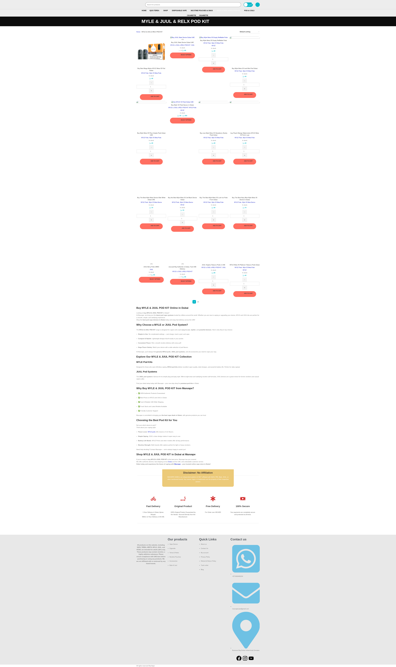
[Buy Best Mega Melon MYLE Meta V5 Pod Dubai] (151, 51)
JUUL (192, 45)
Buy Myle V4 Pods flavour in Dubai (182, 105)
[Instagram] (245, 658)
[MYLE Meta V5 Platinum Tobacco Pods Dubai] (245, 248)
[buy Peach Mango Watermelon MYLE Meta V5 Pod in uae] (245, 116)
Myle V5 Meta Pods (155, 73)
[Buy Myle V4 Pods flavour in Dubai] (182, 102)
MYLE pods (151, 432)
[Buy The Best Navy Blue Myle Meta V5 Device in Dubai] (245, 181)
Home (138, 32)
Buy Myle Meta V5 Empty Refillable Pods (213, 40)
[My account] (257, 5)
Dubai (170, 461)
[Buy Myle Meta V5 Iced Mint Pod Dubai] (245, 51)
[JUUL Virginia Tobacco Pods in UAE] (214, 248)
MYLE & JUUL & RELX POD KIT (180, 45)
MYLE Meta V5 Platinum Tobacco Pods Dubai (245, 265)
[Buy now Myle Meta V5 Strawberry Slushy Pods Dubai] (214, 116)
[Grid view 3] (232, 32)
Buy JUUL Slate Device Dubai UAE (182, 42)
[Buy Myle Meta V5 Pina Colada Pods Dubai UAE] (151, 116)
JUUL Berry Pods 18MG (151, 267)
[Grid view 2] (229, 32)
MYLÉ (213, 45)
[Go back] (139, 21)
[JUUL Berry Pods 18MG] (151, 248)
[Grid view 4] (235, 32)
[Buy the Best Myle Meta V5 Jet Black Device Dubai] (182, 181)
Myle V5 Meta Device (155, 202)
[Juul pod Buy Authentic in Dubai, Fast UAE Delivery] (182, 248)
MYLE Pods (145, 73)
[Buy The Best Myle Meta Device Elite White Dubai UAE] (151, 181)
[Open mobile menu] (137, 5)
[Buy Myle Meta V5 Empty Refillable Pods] (214, 37)
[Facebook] (239, 658)
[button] (151, 97)
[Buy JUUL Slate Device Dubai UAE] (182, 37)
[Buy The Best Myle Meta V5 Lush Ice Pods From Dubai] (214, 181)
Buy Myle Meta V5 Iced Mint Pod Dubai (244, 68)
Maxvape (177, 464)
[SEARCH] (238, 4)
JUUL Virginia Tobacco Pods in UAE (213, 265)
